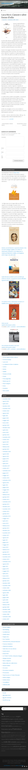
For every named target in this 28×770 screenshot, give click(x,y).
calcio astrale (7, 723)
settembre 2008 (7, 616)
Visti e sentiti (6, 390)
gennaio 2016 (6, 497)
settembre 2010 (7, 561)
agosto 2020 (6, 454)
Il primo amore (6, 651)
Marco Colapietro (7, 660)
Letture (17, 19)
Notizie (4, 369)
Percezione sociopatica (8, 670)
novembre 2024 (6, 399)
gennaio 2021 (6, 449)
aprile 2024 (5, 403)
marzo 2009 (6, 602)
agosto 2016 (6, 482)
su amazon (13, 326)
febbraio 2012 (6, 525)
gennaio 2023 (6, 425)
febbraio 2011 (6, 549)
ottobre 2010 (6, 559)
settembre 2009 (7, 590)
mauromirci (4, 19)
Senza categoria (6, 383)
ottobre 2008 (6, 614)
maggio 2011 (6, 544)
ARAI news (13, 721)
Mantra (17, 765)
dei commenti (7, 697)
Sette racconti (5, 323)
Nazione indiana (6, 665)
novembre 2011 (6, 533)
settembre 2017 (7, 470)
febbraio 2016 (6, 494)
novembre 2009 (6, 585)
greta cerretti (7, 735)
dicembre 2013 (6, 506)
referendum (4, 746)
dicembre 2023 (6, 406)
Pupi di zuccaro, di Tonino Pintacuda (11, 675)
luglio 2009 (5, 595)
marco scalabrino (10, 739)
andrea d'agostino (12, 716)
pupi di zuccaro (17, 744)
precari (6, 744)
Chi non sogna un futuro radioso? (10, 357)
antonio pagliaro (5, 721)
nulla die (7, 742)
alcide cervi (5, 716)
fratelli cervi (13, 732)
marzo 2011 (6, 547)
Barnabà (17, 721)
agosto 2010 (6, 564)
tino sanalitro (7, 748)
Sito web (2, 157)
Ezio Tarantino (6, 639)
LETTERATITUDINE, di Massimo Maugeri (12, 656)
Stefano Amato (6, 680)
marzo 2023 (6, 422)
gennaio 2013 (6, 513)
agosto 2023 (6, 413)
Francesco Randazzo (8, 644)
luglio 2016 (5, 485)
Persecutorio (6, 672)
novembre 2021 (6, 437)
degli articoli (6, 695)
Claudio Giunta (6, 634)
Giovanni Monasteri (19, 732)
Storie (4, 386)
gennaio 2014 (6, 504)
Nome (2, 149)
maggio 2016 (6, 489)
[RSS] (26, 3)
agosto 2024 (6, 401)
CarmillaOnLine (6, 632)
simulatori (3, 748)
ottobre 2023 (6, 410)
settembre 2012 (7, 516)
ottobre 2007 (6, 619)
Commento (2, 137)
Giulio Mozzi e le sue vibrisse (9, 648)
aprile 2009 (5, 600)
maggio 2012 (6, 518)
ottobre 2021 (6, 439)
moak (2, 742)
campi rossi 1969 (14, 723)
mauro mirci (20, 739)
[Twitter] (24, 3)
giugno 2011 (6, 542)
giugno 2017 (6, 473)
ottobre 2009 (6, 588)
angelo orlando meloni (16, 719)
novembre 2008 (6, 611)
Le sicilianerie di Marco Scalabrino (10, 364)
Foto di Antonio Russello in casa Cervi (10, 345)
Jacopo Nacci (6, 653)
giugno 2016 (6, 487)
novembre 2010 (6, 556)
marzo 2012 (6, 523)
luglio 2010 (5, 566)
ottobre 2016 (6, 477)
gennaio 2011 (6, 552)
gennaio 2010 (6, 580)
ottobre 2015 (6, 499)
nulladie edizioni (20, 742)
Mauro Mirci (16, 172)
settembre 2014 (7, 501)
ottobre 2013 (6, 511)
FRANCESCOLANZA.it (8, 646)
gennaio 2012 (6, 528)
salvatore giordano (19, 746)
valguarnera (21, 749)
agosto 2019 (6, 456)
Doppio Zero (6, 636)
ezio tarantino (15, 726)
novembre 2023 (6, 408)
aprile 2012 (5, 521)
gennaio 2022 (6, 434)
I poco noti (5, 362)
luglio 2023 (5, 415)
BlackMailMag (6, 629)
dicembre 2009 (6, 583)
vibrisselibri (3, 750)
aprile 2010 (5, 573)
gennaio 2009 (6, 607)
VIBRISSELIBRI (6, 684)
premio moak (11, 744)
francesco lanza (6, 729)
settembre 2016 (7, 480)
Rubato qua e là (6, 381)
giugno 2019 (6, 458)
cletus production (21, 723)
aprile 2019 (5, 461)
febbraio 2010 (6, 578)
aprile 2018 (5, 463)
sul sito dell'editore (21, 326)
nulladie (4, 371)
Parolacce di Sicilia (7, 374)
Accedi (4, 692)
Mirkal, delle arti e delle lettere (10, 663)
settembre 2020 (7, 451)
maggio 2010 (6, 571)
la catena (15, 736)
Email (2, 153)
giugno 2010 (6, 568)
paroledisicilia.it (7, 3)
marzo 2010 (6, 576)
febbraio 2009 (6, 604)
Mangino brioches (7, 658)
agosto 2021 (6, 442)
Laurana (18, 736)
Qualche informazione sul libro (9, 325)
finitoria (20, 726)
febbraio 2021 (6, 446)
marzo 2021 (6, 444)
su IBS (8, 326)
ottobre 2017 (6, 468)
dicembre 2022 (6, 427)
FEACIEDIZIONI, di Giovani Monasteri (11, 641)
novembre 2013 (6, 509)
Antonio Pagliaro (6, 627)
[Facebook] (22, 3)
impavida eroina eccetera (16, 735)
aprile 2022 (5, 430)
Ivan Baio (24, 735)
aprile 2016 (5, 492)
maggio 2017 (6, 475)
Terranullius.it (6, 682)
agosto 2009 (6, 592)
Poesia (4, 376)
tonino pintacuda (14, 748)
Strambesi (5, 388)
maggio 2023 (6, 420)
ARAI (10, 721)
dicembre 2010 (6, 554)
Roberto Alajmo (6, 677)
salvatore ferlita (10, 746)
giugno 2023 (6, 418)
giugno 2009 (6, 597)
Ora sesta (5, 668)
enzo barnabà (6, 726)
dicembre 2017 (6, 466)
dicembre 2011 (6, 530)
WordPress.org (6, 700)
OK (24, 708)
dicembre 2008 (6, 609)
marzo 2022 (6, 432)
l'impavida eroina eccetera (7, 736)
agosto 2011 (6, 537)
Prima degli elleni (7, 378)
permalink (11, 119)
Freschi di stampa (7, 359)
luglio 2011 (5, 540)
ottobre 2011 (6, 535)
